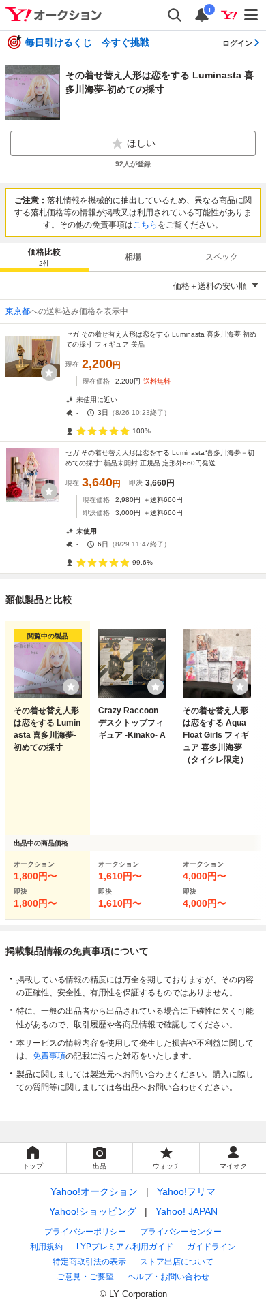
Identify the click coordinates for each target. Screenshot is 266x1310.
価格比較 (44, 257)
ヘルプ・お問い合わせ (168, 1276)
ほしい (141, 143)
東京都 (17, 311)
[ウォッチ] (49, 372)
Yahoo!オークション (94, 1191)
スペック (221, 257)
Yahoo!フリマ (186, 1191)
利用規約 (46, 1246)
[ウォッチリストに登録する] (71, 687)
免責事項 (49, 1056)
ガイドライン (211, 1246)
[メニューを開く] (252, 15)
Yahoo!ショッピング (92, 1211)
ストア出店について (176, 1261)
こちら (145, 225)
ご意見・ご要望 (85, 1276)
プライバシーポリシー (85, 1231)
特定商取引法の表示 (89, 1261)
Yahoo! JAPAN (187, 1211)
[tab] (44, 257)
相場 (133, 257)
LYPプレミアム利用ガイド (124, 1246)
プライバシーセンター (181, 1231)
